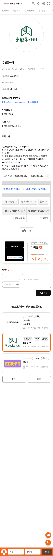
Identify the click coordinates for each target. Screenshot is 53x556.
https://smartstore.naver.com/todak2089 (20, 102)
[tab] (5, 10)
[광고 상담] (45, 259)
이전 (14, 379)
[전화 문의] (33, 259)
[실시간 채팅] (39, 259)
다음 (39, 379)
